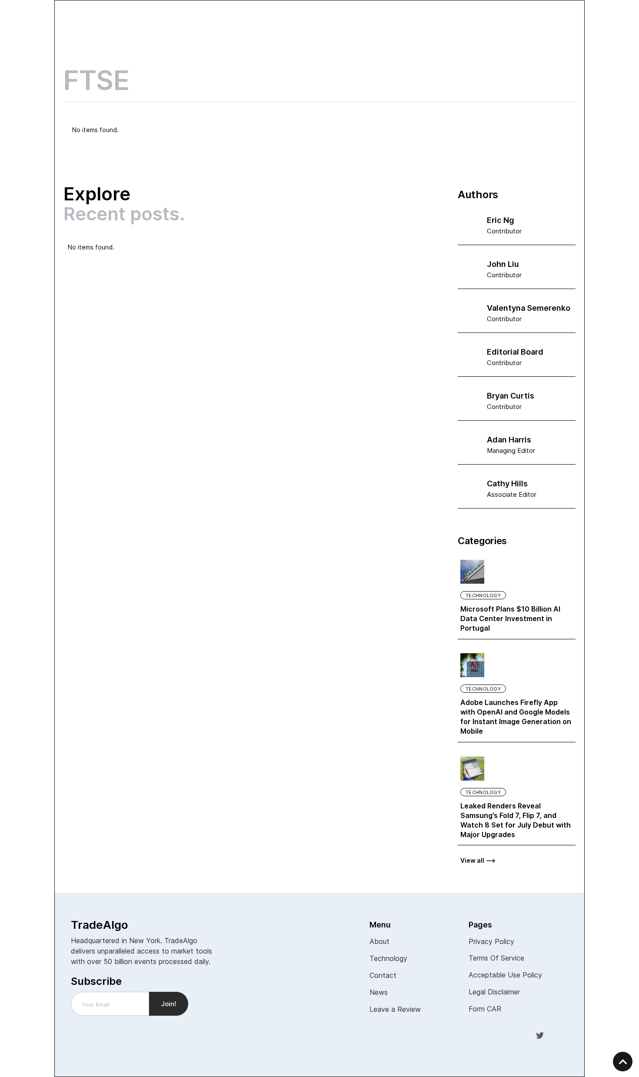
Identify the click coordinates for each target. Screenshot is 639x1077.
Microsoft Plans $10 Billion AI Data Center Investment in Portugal (510, 618)
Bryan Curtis (510, 395)
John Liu (503, 264)
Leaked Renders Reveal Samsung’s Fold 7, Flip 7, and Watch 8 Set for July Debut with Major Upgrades (515, 820)
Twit (539, 1034)
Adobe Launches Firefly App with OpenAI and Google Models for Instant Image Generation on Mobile (515, 716)
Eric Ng (500, 220)
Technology (483, 595)
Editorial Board (515, 351)
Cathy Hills (507, 483)
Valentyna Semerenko (528, 307)
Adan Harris (509, 439)
